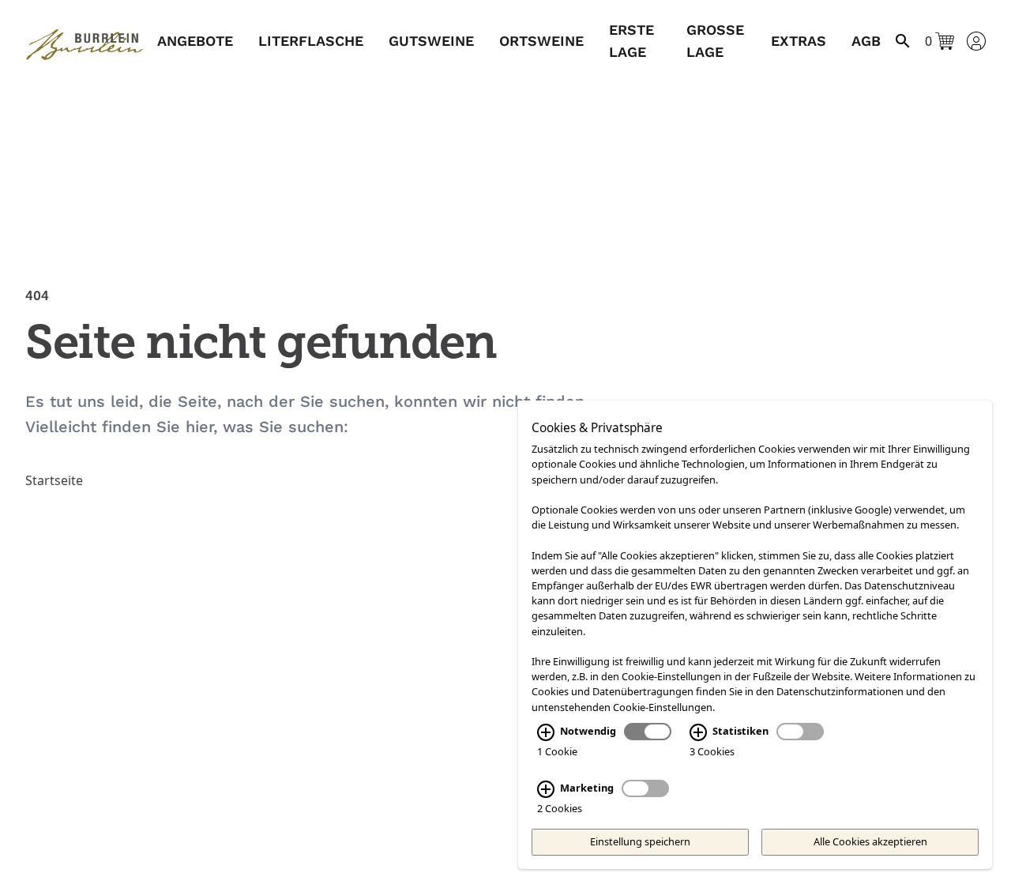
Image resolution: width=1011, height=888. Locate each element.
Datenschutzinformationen (840, 692)
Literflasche (310, 40)
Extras (798, 40)
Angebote (195, 40)
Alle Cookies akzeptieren (870, 841)
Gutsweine (431, 40)
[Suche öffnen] (902, 41)
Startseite (54, 480)
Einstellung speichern (640, 841)
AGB (866, 40)
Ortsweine (541, 40)
